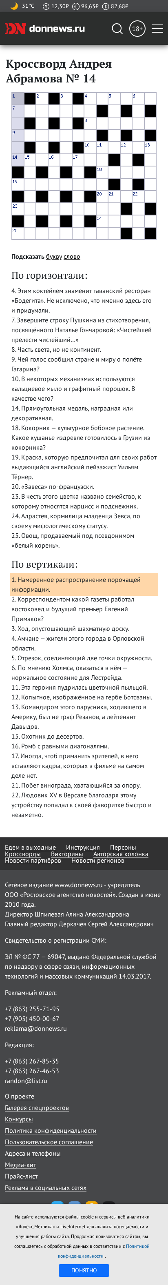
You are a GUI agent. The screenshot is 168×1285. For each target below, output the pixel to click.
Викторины (67, 854)
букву (54, 256)
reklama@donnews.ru (36, 1028)
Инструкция (83, 847)
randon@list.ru (26, 1080)
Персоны (123, 847)
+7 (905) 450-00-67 (32, 1018)
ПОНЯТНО (84, 1270)
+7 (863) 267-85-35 (32, 1061)
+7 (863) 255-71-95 (32, 1009)
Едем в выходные (30, 847)
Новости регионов (97, 860)
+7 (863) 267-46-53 (32, 1071)
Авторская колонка (120, 854)
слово (72, 256)
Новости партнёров (33, 860)
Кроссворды (23, 854)
